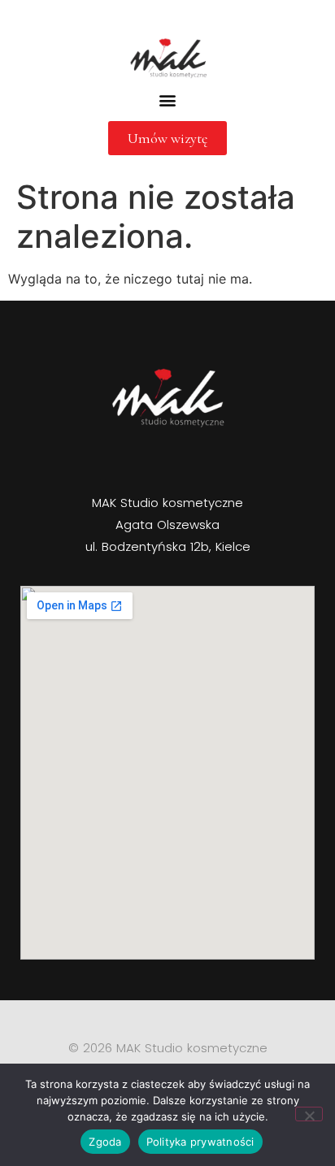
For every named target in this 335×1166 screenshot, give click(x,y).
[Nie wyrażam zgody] (309, 1114)
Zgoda (105, 1141)
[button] (167, 99)
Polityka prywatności (200, 1141)
